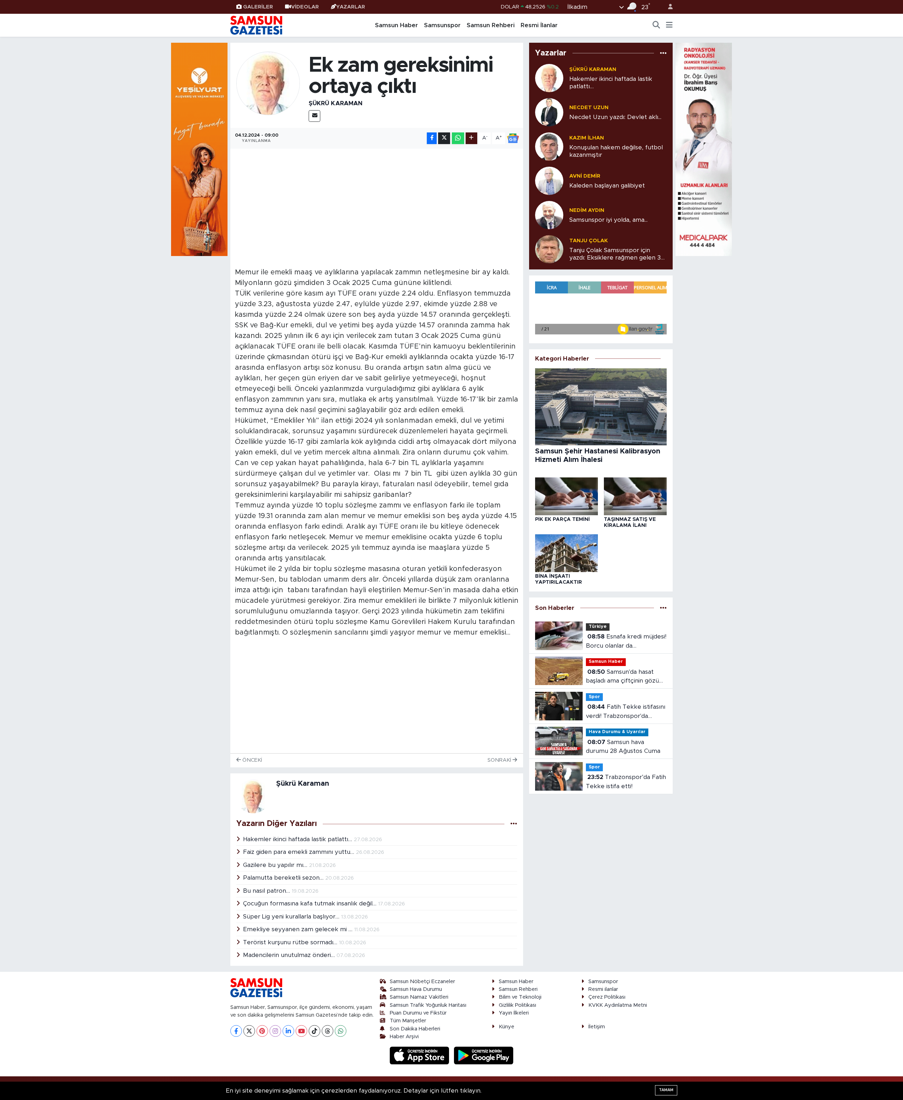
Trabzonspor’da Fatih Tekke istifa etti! (626, 781)
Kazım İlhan (586, 138)
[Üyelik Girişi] (667, 7)
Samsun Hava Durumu (416, 989)
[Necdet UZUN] (549, 112)
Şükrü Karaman (336, 103)
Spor (594, 697)
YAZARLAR (350, 7)
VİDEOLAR (305, 7)
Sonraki (500, 760)
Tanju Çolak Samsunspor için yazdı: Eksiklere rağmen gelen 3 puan (615, 254)
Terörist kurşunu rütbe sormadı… (291, 942)
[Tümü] (663, 53)
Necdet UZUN (588, 107)
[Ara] (656, 25)
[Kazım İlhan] (549, 146)
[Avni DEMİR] (549, 180)
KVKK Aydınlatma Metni (617, 1005)
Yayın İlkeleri (514, 1013)
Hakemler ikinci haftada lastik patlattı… (298, 839)
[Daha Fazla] (471, 138)
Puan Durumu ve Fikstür (418, 1013)
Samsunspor (442, 25)
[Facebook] (236, 1031)
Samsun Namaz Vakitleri (419, 997)
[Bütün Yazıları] (513, 824)
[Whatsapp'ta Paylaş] (458, 138)
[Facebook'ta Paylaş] (432, 138)
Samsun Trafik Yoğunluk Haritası (428, 1005)
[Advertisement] (377, 202)
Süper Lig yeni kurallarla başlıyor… (292, 917)
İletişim (596, 1026)
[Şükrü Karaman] (268, 83)
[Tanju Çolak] (549, 249)
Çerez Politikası (606, 997)
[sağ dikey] (703, 149)
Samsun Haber (396, 25)
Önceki (251, 760)
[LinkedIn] (288, 1031)
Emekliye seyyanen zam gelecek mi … (298, 929)
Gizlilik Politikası (517, 1005)
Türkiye (598, 626)
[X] (249, 1031)
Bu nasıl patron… (267, 891)
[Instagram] (275, 1031)
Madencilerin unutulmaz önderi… (290, 955)
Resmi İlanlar (539, 25)
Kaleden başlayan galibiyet (607, 186)
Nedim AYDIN (586, 210)
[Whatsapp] (340, 1031)
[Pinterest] (262, 1031)
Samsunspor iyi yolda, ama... (608, 220)
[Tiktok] (314, 1031)
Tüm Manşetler (408, 1020)
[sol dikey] (199, 149)
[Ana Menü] (669, 25)
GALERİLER (258, 7)
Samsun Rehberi (491, 25)
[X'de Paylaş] (444, 138)
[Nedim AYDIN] (549, 215)
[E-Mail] (314, 116)
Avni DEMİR (584, 176)
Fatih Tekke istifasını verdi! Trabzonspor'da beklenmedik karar (625, 712)
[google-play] (484, 1055)
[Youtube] (301, 1031)
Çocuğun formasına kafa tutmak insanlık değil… (310, 903)
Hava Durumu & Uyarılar (617, 732)
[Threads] (327, 1031)
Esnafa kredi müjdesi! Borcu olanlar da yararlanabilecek (626, 642)
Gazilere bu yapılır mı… (276, 865)
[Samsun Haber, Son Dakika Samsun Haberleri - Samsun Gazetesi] (256, 25)
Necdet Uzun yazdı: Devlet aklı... (615, 117)
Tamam (666, 1090)
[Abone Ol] (513, 138)
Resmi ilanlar (603, 989)
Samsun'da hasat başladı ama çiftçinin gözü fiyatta (622, 677)
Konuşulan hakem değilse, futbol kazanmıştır (616, 151)
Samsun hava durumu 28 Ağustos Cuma (623, 746)
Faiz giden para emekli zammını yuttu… (299, 852)
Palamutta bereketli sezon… (284, 878)
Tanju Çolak (588, 240)
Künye (506, 1026)
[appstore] (420, 1055)
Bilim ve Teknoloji (520, 997)
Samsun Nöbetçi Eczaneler (422, 981)
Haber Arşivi (404, 1036)
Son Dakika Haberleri (415, 1028)
